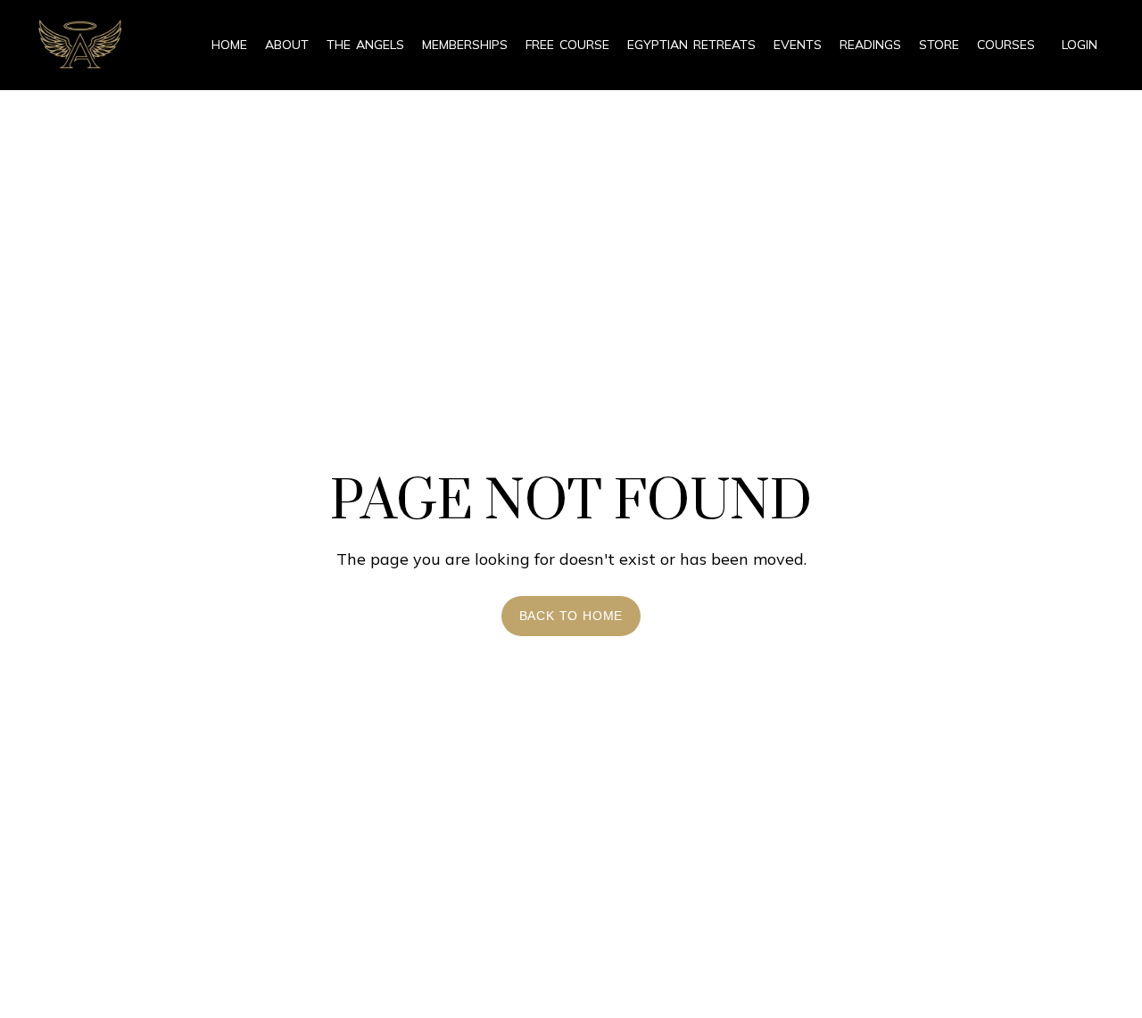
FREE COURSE (567, 45)
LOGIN (1079, 45)
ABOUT (287, 45)
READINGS (870, 45)
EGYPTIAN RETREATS (691, 45)
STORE (939, 45)
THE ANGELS (365, 45)
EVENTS (798, 45)
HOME (229, 45)
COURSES (1006, 45)
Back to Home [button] (571, 615)
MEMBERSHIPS (465, 45)
